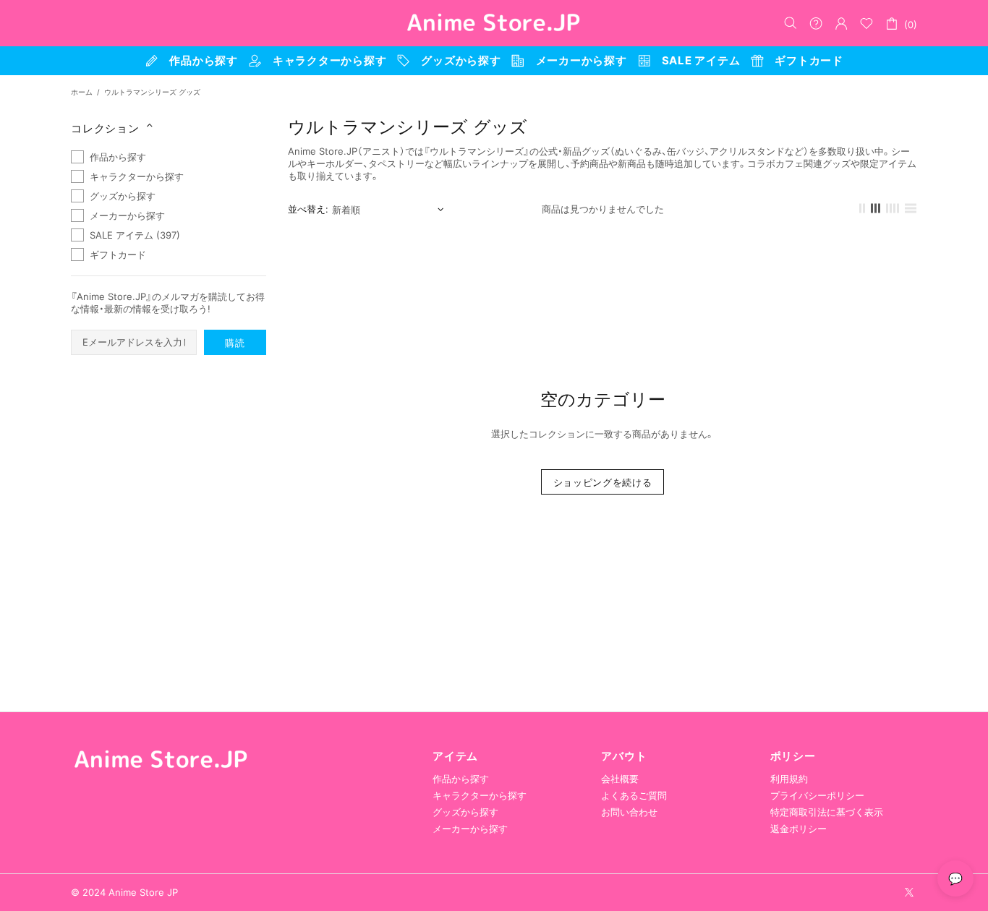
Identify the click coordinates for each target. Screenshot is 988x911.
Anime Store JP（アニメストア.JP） (494, 23)
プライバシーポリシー (817, 795)
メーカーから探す (470, 828)
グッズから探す (465, 812)
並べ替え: (308, 209)
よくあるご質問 (634, 795)
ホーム (82, 91)
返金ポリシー (798, 828)
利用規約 (789, 778)
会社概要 (620, 778)
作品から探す (461, 778)
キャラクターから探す (480, 795)
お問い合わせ (629, 812)
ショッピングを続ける (602, 482)
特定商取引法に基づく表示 (826, 812)
